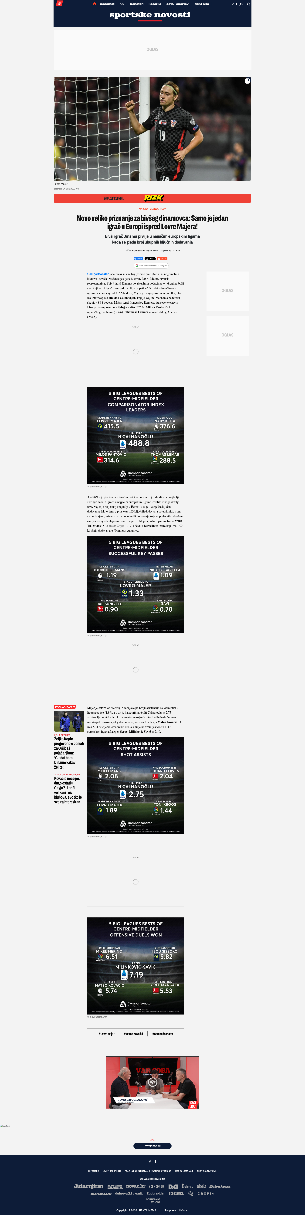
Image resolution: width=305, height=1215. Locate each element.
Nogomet (107, 4)
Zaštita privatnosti (161, 1171)
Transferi (136, 4)
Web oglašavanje (184, 1171)
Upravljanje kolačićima (152, 1179)
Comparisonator (98, 274)
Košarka (155, 4)
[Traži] (248, 4)
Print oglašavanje (207, 1171)
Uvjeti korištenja (112, 1171)
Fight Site (202, 4)
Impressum (93, 1171)
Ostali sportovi (178, 4)
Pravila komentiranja (136, 1171)
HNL (122, 4)
